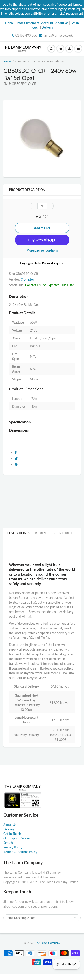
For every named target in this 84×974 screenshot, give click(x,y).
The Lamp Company (47, 943)
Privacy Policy (12, 847)
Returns (41, 533)
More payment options (42, 250)
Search (8, 843)
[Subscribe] (75, 917)
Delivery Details (18, 533)
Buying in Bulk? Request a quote (42, 263)
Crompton (28, 279)
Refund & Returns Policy (20, 852)
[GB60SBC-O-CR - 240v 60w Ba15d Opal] (42, 138)
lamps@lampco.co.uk (58, 35)
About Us (9, 825)
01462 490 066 (26, 35)
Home (7, 61)
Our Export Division (17, 838)
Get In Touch (62, 533)
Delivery (9, 829)
